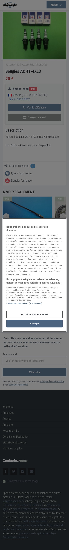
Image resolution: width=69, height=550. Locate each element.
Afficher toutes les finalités (34, 314)
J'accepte (34, 323)
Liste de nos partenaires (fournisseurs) (24, 303)
